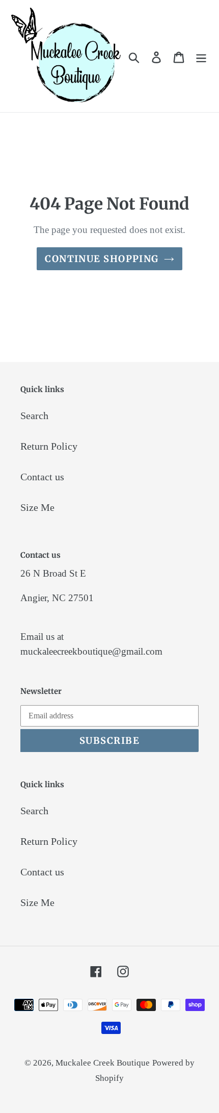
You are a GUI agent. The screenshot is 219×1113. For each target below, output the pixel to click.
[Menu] (201, 56)
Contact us (42, 476)
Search (34, 415)
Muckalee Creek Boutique (103, 1063)
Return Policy (48, 446)
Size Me (37, 507)
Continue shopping (101, 259)
